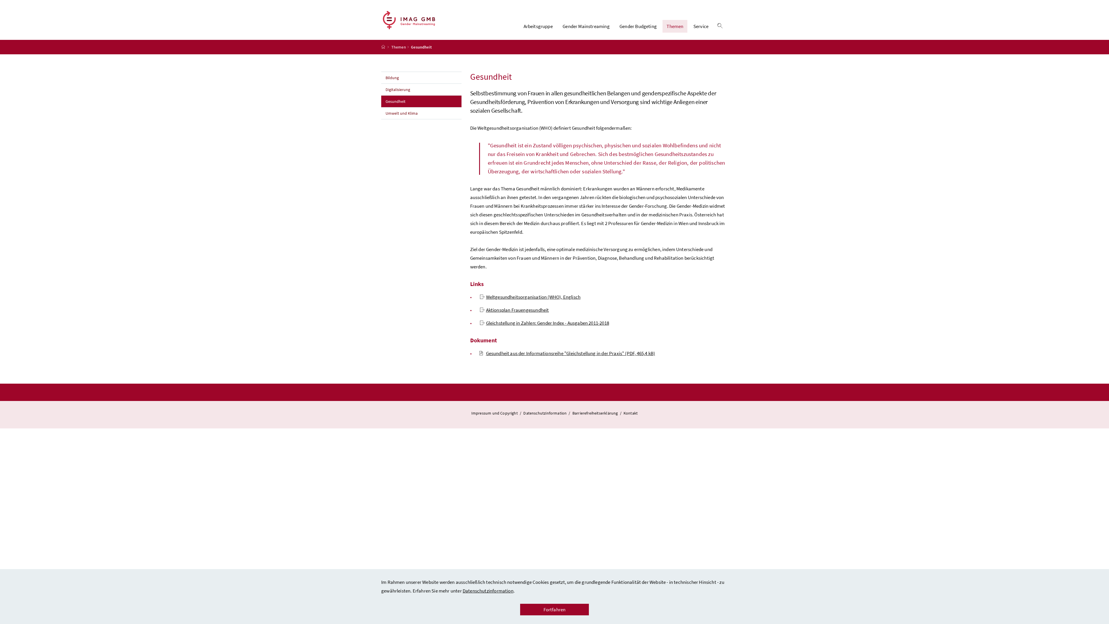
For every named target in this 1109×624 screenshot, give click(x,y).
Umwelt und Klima (402, 113)
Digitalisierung (398, 89)
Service (700, 26)
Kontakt (631, 413)
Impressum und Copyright (495, 413)
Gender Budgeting (638, 26)
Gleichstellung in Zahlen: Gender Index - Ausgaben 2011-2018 (547, 323)
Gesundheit (408, 101)
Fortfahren (555, 609)
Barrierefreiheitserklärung (595, 413)
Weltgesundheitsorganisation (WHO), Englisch (533, 297)
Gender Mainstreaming (586, 26)
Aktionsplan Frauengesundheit (517, 310)
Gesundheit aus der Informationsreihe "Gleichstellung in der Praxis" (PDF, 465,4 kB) (570, 353)
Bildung (392, 77)
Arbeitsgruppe (538, 26)
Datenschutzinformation (488, 591)
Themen (675, 26)
